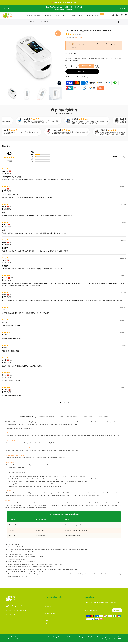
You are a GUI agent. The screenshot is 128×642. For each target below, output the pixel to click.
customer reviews (87, 416)
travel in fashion (75, 15)
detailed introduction (27, 416)
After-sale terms (51, 617)
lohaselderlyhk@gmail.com (16, 606)
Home (7, 22)
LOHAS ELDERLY (117, 639)
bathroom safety (60, 15)
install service (50, 620)
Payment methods (51, 610)
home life (47, 15)
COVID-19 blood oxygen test (68, 416)
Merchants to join (51, 624)
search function (50, 603)
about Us (10, 637)
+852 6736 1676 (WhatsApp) (18, 610)
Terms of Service (45, 637)
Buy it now (82, 71)
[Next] (59, 57)
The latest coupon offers (46, 416)
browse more (74, 60)
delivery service (103, 416)
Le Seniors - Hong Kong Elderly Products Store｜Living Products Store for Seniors (97, 637)
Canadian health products (94, 14)
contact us (49, 606)
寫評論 (115, 156)
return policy (56, 637)
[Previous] (9, 57)
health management (33, 15)
